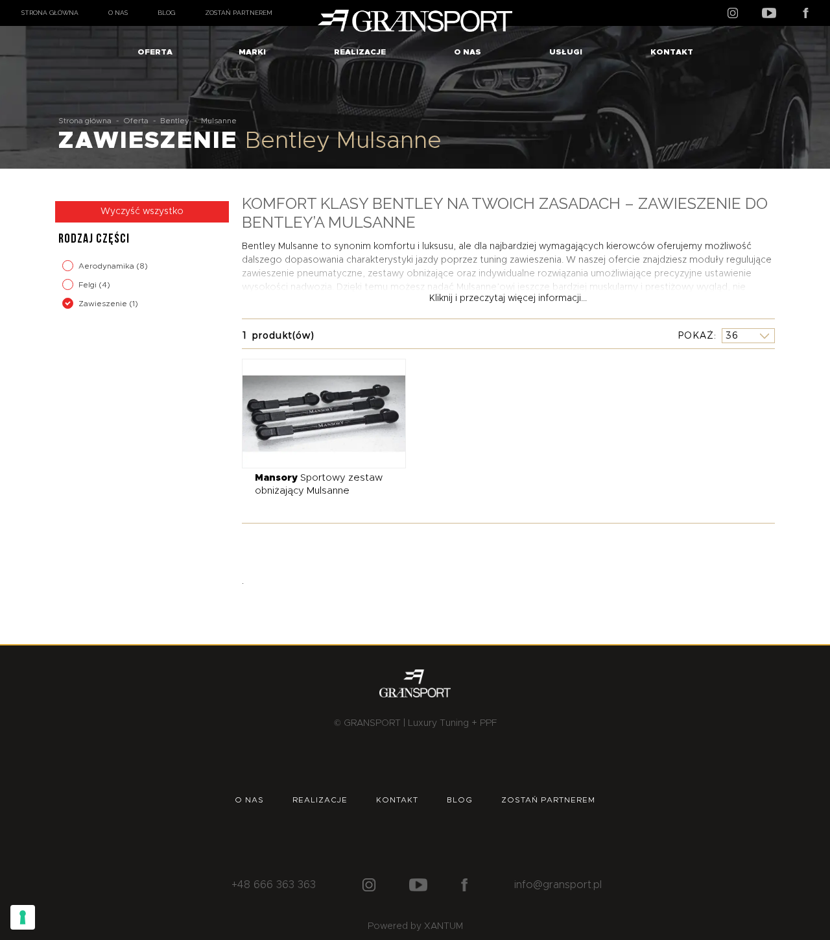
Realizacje (360, 52)
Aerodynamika (107, 266)
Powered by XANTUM (415, 926)
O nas (118, 12)
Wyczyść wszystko (142, 211)
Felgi (88, 285)
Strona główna (49, 12)
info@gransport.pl (558, 885)
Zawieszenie (103, 303)
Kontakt (671, 52)
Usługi (565, 52)
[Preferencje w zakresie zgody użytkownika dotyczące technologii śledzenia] (22, 917)
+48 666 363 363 (273, 885)
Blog (166, 12)
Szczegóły (314, 412)
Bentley (174, 121)
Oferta (154, 52)
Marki (252, 52)
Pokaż (696, 335)
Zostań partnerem (238, 12)
